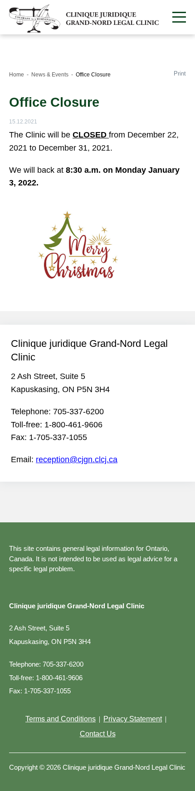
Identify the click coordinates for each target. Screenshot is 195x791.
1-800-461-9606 (73, 424)
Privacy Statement (132, 719)
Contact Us (98, 734)
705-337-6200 (78, 411)
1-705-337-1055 (58, 437)
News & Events (49, 74)
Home (16, 74)
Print (180, 73)
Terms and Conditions (60, 719)
